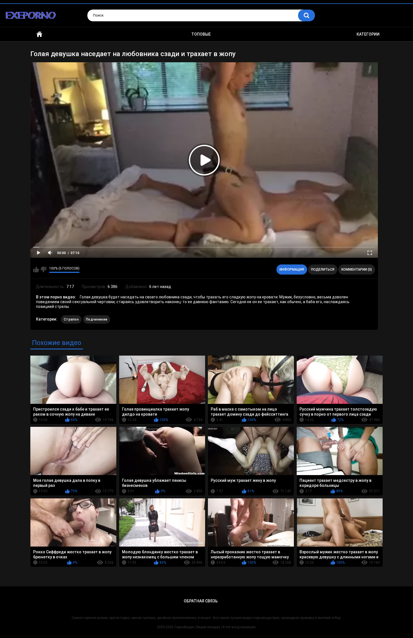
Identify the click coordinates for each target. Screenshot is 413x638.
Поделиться (322, 269)
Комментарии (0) (356, 269)
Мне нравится (36, 269)
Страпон (71, 319)
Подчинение (96, 319)
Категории (368, 34)
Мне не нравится (43, 269)
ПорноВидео (184, 627)
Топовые (201, 34)
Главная (39, 34)
